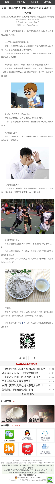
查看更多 (26, 394)
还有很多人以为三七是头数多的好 (20, 373)
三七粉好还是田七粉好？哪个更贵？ (21, 377)
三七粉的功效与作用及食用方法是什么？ (23, 369)
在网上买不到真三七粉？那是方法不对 (22, 385)
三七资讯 (34, 2)
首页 (7, 2)
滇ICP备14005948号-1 (27, 475)
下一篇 (33, 358)
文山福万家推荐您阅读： (27, 364)
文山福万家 (15, 17)
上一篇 (22, 358)
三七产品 (21, 2)
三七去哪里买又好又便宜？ (16, 381)
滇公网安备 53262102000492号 (28, 478)
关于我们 (48, 2)
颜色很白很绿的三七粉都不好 (17, 389)
